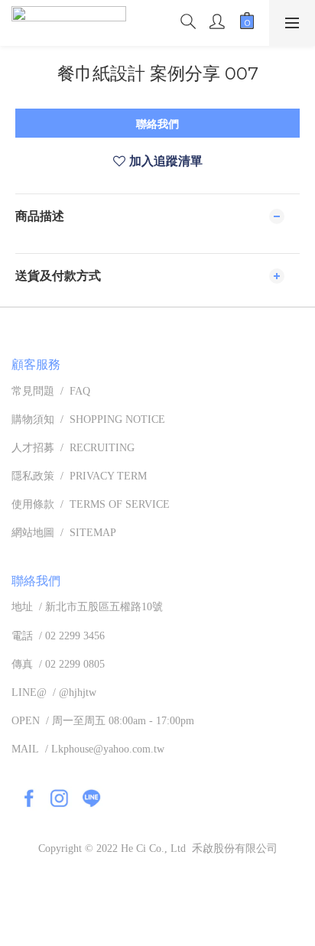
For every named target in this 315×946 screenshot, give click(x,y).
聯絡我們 (157, 124)
